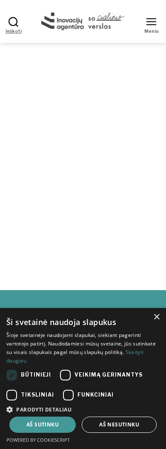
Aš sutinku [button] (42, 424)
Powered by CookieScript (38, 440)
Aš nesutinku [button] (119, 424)
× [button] (156, 317)
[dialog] (83, 378)
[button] (83, 409)
